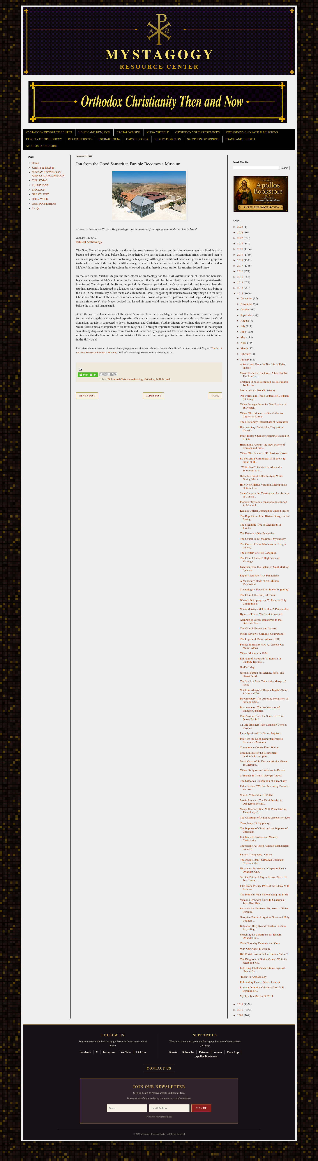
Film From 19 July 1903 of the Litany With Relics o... (264, 887)
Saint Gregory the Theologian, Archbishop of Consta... (264, 494)
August (245, 320)
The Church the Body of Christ (257, 595)
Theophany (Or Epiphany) (255, 823)
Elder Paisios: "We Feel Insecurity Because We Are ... (264, 787)
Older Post (153, 395)
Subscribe (188, 1052)
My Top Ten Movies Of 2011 (256, 996)
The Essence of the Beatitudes (257, 533)
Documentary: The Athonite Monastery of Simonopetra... (264, 700)
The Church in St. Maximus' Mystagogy (263, 538)
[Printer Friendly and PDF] (88, 375)
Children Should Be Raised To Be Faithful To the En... (264, 383)
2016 (240, 271)
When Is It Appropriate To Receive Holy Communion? (263, 601)
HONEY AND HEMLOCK (94, 132)
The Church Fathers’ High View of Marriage (260, 559)
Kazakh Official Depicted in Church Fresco (264, 510)
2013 (240, 288)
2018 (240, 260)
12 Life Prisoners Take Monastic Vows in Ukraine (263, 726)
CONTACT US (159, 1068)
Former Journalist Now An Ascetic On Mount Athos (262, 646)
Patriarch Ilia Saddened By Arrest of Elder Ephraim (264, 909)
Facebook (85, 1052)
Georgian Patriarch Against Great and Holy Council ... (264, 918)
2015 (240, 277)
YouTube (126, 1052)
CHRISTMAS (39, 180)
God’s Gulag (247, 667)
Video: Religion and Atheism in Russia (262, 770)
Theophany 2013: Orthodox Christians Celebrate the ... (262, 861)
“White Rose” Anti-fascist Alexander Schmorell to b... (261, 468)
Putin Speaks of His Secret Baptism (260, 733)
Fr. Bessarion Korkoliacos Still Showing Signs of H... (262, 460)
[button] (9, 1144)
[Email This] (101, 374)
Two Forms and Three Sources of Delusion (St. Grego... (264, 397)
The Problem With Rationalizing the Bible (264, 894)
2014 (240, 282)
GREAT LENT (40, 194)
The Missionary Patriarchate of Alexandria (264, 421)
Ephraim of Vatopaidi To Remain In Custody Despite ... (260, 660)
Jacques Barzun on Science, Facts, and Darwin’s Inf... (262, 674)
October (245, 309)
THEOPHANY (40, 185)
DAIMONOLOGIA (137, 139)
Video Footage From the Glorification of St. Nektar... (263, 405)
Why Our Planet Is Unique (255, 948)
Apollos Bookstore (206, 1056)
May (243, 337)
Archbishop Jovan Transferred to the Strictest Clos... (261, 621)
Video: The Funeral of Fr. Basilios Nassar (263, 453)
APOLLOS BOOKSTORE (41, 146)
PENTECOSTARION (44, 203)
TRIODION (38, 189)
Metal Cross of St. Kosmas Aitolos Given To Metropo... (263, 762)
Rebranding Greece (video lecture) (260, 982)
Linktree (141, 1052)
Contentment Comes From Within (259, 747)
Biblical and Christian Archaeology (125, 379)
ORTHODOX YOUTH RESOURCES (197, 132)
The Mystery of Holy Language (258, 552)
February (246, 354)
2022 (240, 238)
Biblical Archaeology (89, 242)
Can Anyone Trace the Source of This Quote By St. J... (261, 717)
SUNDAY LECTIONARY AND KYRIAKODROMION (48, 173)
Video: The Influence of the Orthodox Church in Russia (261, 414)
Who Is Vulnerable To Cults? (256, 795)
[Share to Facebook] (112, 374)
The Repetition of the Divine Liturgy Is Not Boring (265, 517)
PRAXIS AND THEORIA (240, 139)
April (244, 343)
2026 (240, 226)
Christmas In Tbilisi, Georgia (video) (261, 775)
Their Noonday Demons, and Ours (260, 943)
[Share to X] (108, 374)
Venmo (217, 1052)
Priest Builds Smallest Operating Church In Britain (264, 437)
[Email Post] (80, 369)
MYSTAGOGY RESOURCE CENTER (49, 132)
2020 (240, 249)
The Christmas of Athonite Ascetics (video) (265, 817)
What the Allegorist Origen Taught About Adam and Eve (263, 691)
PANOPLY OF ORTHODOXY (44, 139)
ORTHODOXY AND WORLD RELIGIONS (252, 132)
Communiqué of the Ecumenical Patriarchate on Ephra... (258, 754)
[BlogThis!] (105, 374)
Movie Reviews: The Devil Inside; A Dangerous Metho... (261, 801)
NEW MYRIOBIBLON (167, 139)
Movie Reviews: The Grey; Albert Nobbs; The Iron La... (264, 374)
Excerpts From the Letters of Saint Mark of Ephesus (264, 568)
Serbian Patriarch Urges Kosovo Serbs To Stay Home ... (263, 878)
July (243, 326)
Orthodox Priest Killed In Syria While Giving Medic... (261, 477)
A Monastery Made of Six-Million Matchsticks (259, 582)
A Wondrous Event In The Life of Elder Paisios (262, 365)
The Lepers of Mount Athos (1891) (260, 639)
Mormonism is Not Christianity (257, 390)
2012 (240, 293)
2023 (240, 232)
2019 (240, 254)
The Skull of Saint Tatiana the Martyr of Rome (262, 682)
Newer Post (87, 395)
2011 (240, 1004)
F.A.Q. (35, 208)
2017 (240, 265)
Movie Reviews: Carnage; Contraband (262, 633)
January (245, 359)
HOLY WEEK (40, 199)
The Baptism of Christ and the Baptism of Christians (264, 829)
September (247, 315)
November (247, 304)
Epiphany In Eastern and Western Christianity (259, 838)
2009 (240, 1015)
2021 (240, 243)
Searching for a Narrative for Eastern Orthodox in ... (261, 936)
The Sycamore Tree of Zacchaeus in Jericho (260, 526)
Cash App (233, 1052)
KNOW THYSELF (158, 132)
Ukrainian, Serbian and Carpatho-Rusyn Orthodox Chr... (263, 869)
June (244, 331)
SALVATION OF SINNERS (203, 139)
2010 (240, 1010)
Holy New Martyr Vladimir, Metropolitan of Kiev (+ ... (263, 486)
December (247, 298)
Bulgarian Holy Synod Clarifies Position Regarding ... (263, 927)
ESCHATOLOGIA (109, 139)
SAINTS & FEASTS (43, 167)
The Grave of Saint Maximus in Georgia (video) (263, 545)
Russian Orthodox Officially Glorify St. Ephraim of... (262, 988)
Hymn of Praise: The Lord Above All (261, 614)
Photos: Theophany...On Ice (256, 854)
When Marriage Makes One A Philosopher (264, 609)
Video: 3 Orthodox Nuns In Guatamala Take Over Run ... (262, 901)
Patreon (204, 1052)
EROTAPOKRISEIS (128, 132)
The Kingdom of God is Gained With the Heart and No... (263, 960)
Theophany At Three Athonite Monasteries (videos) (264, 847)
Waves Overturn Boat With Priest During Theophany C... (263, 810)
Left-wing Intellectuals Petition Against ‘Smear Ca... (262, 969)
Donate (173, 1052)
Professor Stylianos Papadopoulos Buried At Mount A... (263, 503)
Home (215, 395)
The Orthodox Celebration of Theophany (263, 781)
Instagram (109, 1052)
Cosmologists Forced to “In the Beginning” (265, 589)
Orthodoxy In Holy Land (157, 379)
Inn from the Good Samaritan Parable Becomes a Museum (261, 740)
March (245, 348)
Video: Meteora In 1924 (254, 653)
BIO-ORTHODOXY (80, 139)
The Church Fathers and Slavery (258, 628)
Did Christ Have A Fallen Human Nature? (264, 954)
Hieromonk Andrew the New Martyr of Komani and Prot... (262, 446)
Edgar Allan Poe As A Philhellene (259, 575)
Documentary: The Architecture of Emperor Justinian (260, 708)
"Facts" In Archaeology (253, 976)
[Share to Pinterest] (115, 374)
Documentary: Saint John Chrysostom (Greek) (262, 428)
